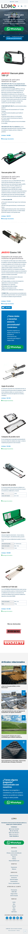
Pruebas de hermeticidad (18, 36)
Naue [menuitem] (14, 908)
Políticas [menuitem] (14, 858)
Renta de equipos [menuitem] (14, 879)
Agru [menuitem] (14, 904)
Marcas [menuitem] (14, 856)
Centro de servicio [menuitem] (14, 875)
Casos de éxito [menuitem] (14, 855)
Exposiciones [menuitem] (14, 867)
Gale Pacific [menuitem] (14, 911)
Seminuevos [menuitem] (14, 877)
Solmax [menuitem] (14, 906)
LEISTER (12, 1)
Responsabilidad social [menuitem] (14, 860)
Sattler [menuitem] (14, 909)
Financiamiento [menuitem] (14, 881)
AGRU (17, 1)
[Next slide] (25, 58)
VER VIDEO (8, 307)
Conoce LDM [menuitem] (14, 851)
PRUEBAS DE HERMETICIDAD (14, 13)
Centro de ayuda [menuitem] (14, 895)
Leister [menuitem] (14, 902)
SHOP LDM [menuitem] (14, 891)
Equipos (8, 36)
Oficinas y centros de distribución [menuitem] (14, 853)
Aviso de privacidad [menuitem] (12, 930)
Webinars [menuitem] (14, 869)
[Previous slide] (3, 58)
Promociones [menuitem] (14, 890)
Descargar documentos (8, 138)
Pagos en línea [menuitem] (14, 893)
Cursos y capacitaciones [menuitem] (14, 883)
